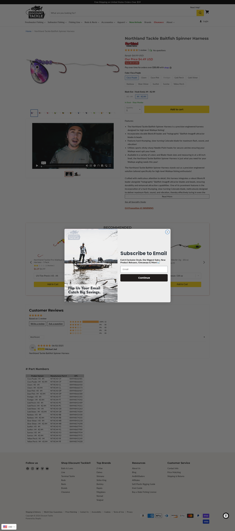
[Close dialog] (167, 232)
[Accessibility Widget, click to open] (226, 516)
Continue (144, 277)
